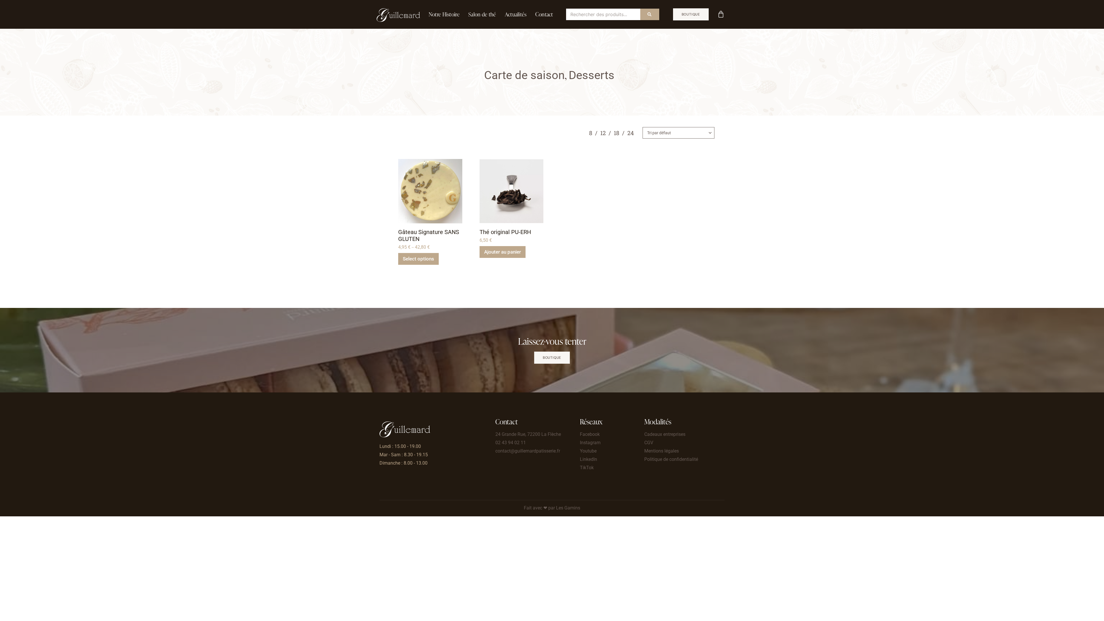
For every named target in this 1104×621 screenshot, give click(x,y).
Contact (544, 14)
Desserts (591, 75)
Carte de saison (524, 75)
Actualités (516, 14)
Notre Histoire (444, 14)
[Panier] (720, 14)
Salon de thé (482, 14)
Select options (418, 259)
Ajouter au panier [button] (502, 252)
